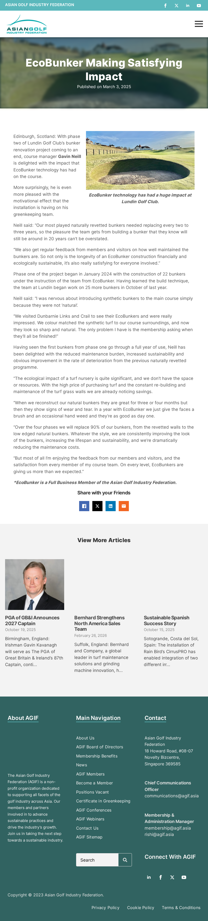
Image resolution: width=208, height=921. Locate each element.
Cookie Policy (140, 907)
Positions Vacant (92, 792)
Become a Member (94, 782)
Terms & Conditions (181, 907)
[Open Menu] (199, 24)
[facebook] (165, 6)
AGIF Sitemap (89, 836)
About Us (85, 737)
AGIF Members (90, 774)
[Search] (125, 860)
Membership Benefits (96, 755)
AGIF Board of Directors (99, 746)
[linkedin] (188, 6)
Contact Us (87, 828)
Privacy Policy (105, 907)
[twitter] (176, 6)
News (81, 764)
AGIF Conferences (93, 810)
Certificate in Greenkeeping (103, 800)
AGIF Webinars (90, 818)
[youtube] (199, 6)
